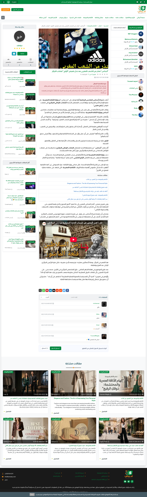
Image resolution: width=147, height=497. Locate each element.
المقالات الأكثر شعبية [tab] (11, 72)
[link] (19, 48)
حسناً (32, 494)
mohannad (96, 303)
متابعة (22, 53)
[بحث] (3, 17)
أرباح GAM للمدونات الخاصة (100, 479)
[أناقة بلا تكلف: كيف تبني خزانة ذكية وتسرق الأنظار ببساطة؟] (121, 430)
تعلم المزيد (39, 494)
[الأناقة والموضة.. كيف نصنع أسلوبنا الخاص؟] (73, 430)
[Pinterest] (47, 290)
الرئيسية (106, 26)
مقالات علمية (109, 17)
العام (100, 26)
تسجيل (44, 348)
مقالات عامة (120, 17)
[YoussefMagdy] (104, 336)
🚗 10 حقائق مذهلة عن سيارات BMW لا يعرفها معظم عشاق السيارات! (15, 79)
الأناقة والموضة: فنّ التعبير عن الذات (96, 179)
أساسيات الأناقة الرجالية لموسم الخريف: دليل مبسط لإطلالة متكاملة (15, 107)
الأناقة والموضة (88, 17)
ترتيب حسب (74, 297)
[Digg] (53, 290)
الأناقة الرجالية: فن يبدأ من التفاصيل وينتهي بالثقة (14, 121)
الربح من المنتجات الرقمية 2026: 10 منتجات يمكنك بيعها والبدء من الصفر (14, 182)
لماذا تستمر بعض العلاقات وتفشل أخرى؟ (14, 211)
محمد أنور (7, 86)
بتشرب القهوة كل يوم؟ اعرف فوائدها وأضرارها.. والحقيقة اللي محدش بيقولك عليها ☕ (15, 241)
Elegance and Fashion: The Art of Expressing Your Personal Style (87, 183)
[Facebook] (67, 290)
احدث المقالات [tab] (28, 72)
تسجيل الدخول (55, 348)
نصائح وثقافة (99, 17)
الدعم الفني (104, 476)
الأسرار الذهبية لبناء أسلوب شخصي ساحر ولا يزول (14, 148)
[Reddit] (60, 290)
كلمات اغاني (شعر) (75, 17)
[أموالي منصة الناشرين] (142, 9)
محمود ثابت (7, 114)
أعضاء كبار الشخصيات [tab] (119, 27)
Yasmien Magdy (105, 394)
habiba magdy (8, 441)
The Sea (7, 232)
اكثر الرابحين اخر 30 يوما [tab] (135, 27)
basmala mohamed (9, 99)
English (14, 2)
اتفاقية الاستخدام (67, 2)
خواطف (19, 45)
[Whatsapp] (43, 290)
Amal (97, 325)
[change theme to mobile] (4, 2)
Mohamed (55, 394)
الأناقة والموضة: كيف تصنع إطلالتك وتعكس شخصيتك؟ (14, 93)
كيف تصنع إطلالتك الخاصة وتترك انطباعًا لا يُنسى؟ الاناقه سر (89, 187)
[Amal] (104, 325)
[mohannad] (104, 304)
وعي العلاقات (8, 217)
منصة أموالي (141, 17)
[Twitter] (64, 290)
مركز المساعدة (87, 2)
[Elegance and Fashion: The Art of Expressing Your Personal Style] (73, 383)
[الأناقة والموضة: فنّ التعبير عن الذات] (121, 383)
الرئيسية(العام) (130, 17)
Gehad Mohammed (9, 153)
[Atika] (104, 315)
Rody (6, 174)
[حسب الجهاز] (8, 2)
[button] (40, 290)
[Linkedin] (50, 290)
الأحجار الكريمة (52, 17)
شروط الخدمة (79, 473)
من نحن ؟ (57, 473)
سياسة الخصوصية (77, 2)
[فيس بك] (144, 2)
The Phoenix (8, 189)
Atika (97, 314)
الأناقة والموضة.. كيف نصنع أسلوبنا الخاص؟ (94, 195)
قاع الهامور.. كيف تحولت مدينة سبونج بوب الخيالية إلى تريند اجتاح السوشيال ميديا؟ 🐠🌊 (14, 197)
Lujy (5, 394)
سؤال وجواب (63, 17)
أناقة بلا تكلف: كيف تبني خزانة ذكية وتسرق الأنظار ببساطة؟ (90, 191)
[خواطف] (19, 36)
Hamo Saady (8, 247)
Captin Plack (103, 441)
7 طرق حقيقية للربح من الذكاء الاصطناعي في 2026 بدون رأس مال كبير (14, 226)
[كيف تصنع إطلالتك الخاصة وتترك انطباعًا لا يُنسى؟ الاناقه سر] (25, 383)
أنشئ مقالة (42, 17)
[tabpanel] (127, 51)
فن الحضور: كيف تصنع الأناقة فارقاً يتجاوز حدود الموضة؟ (14, 135)
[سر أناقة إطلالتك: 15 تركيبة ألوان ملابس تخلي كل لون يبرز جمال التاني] (25, 430)
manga (54, 441)
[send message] (14, 53)
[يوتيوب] (137, 2)
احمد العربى (7, 140)
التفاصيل (104, 411)
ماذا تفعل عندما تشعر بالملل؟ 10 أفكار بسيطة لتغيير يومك (14, 168)
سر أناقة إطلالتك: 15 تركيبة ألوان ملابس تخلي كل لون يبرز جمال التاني (87, 199)
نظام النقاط (56, 476)
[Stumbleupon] (57, 290)
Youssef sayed (8, 204)
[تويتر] (140, 2)
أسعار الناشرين (79, 476)
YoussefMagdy (94, 336)
